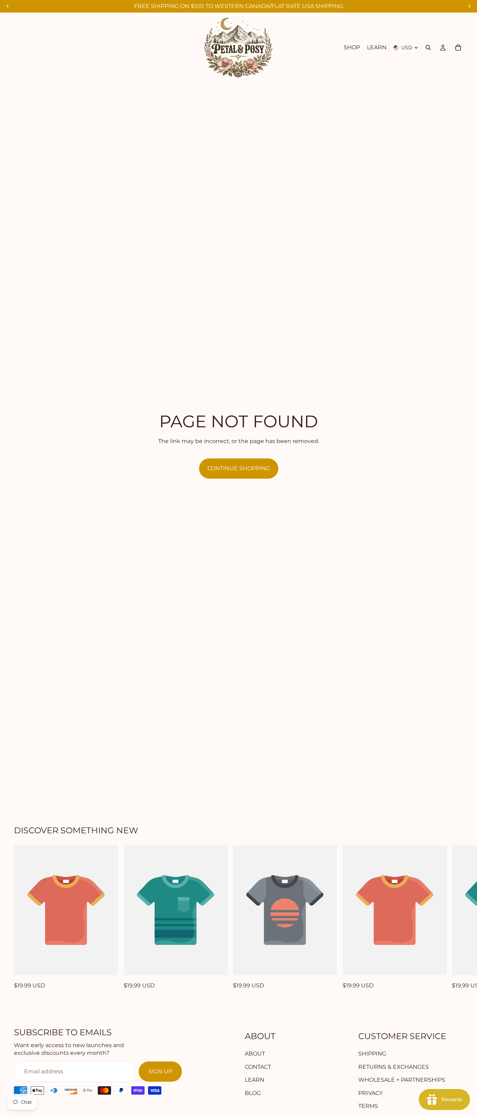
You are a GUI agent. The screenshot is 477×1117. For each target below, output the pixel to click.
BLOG (253, 1092)
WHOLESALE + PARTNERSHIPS (401, 1079)
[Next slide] (455, 917)
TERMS (368, 1106)
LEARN (254, 1079)
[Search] (428, 47)
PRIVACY (370, 1092)
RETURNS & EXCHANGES (393, 1066)
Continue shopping (238, 468)
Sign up (160, 1071)
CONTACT (258, 1066)
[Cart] (458, 47)
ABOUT (255, 1053)
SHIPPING (372, 1053)
